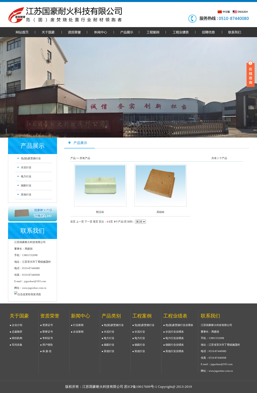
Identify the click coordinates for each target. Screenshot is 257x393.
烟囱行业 (26, 185)
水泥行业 (26, 167)
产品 (73, 158)
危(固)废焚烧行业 (31, 158)
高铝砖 (160, 211)
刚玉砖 (100, 211)
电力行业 (26, 176)
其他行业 (26, 194)
